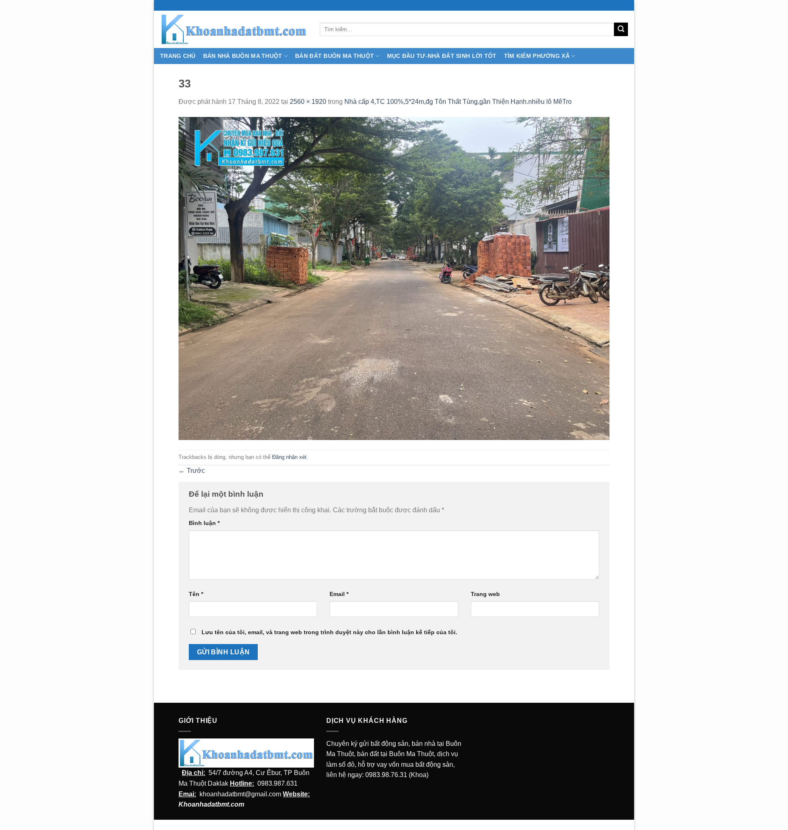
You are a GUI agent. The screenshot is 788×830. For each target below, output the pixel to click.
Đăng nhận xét (289, 457)
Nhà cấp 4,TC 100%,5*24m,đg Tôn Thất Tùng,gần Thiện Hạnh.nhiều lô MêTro (458, 101)
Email (339, 594)
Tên (196, 594)
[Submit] (621, 30)
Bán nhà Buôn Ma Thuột (242, 56)
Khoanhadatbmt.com (211, 804)
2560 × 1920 (308, 101)
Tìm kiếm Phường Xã (537, 56)
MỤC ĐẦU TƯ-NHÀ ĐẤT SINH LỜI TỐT (442, 56)
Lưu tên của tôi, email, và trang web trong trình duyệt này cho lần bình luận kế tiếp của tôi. (329, 632)
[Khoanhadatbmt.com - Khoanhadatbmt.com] (233, 29)
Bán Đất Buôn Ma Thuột (334, 56)
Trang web (485, 594)
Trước (192, 470)
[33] (394, 278)
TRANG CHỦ (178, 56)
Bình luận (204, 523)
